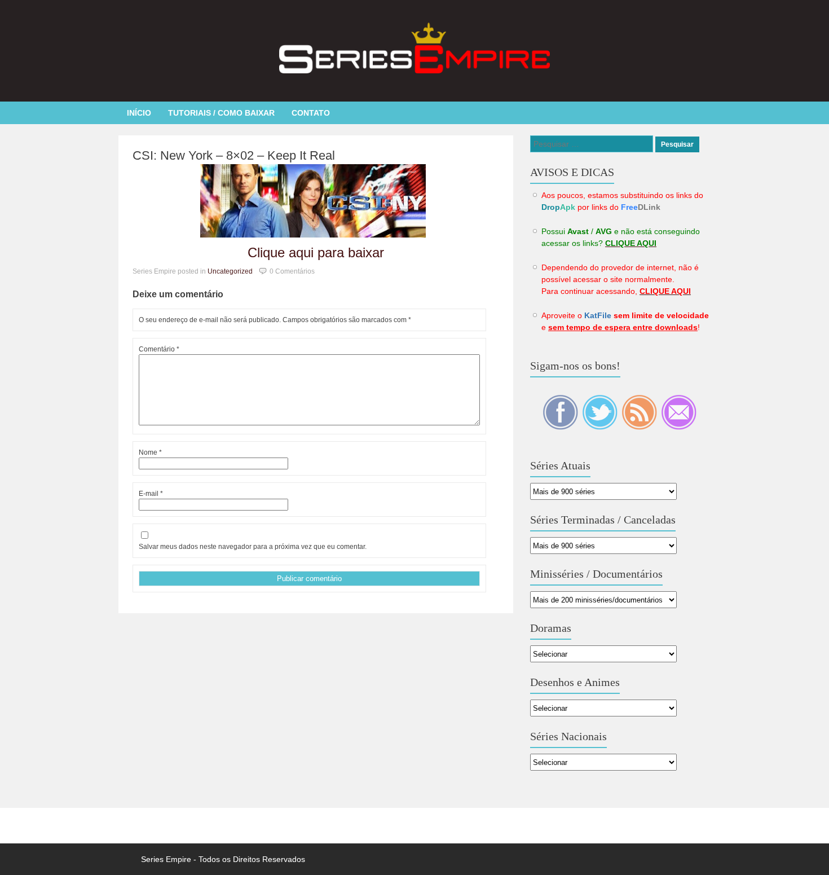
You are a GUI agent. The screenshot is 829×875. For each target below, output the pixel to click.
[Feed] (640, 427)
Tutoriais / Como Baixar (221, 112)
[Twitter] (600, 427)
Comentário (159, 349)
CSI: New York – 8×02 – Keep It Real (234, 155)
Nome (150, 452)
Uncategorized (230, 271)
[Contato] (678, 427)
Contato (311, 112)
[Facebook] (561, 427)
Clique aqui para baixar (316, 252)
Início (139, 112)
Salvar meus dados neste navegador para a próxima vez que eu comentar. (253, 547)
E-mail (151, 494)
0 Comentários (292, 271)
